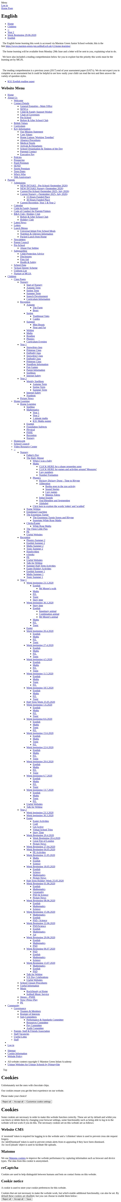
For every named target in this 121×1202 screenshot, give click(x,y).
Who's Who (20, 174)
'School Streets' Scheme (25, 268)
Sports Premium (22, 168)
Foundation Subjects (36, 426)
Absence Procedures (30, 140)
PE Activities (39, 852)
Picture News (27, 398)
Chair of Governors (30, 114)
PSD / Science (40, 920)
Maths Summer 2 (34, 546)
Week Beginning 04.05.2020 (40, 849)
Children (12, 26)
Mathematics (32, 409)
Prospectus (19, 160)
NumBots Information (37, 364)
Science (36, 863)
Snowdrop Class (34, 355)
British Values (21, 123)
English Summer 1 (35, 571)
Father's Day (32, 455)
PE (27, 531)
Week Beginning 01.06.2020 (40, 883)
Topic (35, 597)
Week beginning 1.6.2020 (39, 704)
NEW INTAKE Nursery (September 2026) (41, 188)
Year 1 (23, 344)
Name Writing (33, 509)
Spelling (30, 407)
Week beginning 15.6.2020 (39, 733)
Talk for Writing (34, 563)
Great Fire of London (43, 841)
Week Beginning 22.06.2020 (40, 923)
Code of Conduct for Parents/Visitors (32, 211)
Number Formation (48, 475)
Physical (30, 429)
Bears (35, 310)
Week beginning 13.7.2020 (39, 790)
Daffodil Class (33, 353)
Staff (16, 1039)
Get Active (38, 826)
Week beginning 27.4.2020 (39, 645)
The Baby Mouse (35, 458)
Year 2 (11, 32)
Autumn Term (33, 287)
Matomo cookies (17, 1158)
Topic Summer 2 (34, 548)
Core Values (26, 134)
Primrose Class (33, 350)
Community (13, 1005)
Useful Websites (34, 534)
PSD (35, 946)
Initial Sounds (46, 497)
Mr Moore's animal (48, 617)
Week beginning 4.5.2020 (39, 659)
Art (34, 934)
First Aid (24, 259)
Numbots (31, 395)
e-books (30, 554)
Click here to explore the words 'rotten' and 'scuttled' (59, 506)
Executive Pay (27, 154)
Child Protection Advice (32, 253)
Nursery (24, 282)
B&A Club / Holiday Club (27, 214)
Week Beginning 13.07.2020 (40, 963)
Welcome (18, 100)
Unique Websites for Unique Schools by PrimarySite (34, 1064)
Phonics (30, 338)
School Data (20, 265)
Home (11, 23)
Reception (25, 302)
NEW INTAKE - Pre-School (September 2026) (44, 185)
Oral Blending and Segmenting (54, 500)
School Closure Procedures (33, 982)
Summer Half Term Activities (41, 565)
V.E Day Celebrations (37, 977)
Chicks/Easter (33, 523)
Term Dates (19, 171)
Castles (36, 319)
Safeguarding (20, 251)
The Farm (38, 307)
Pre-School (25, 117)
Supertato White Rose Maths (47, 520)
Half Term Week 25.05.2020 (40, 702)
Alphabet (43, 503)
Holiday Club (27, 219)
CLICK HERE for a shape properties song (60, 466)
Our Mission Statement (31, 131)
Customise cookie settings (38, 1101)
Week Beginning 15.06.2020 (40, 912)
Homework (19, 441)
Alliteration (44, 483)
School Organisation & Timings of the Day (41, 148)
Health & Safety (28, 262)
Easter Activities (41, 821)
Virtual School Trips (43, 829)
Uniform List (20, 270)
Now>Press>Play (29, 1000)
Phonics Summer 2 (35, 540)
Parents (11, 180)
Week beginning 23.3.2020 (39, 582)
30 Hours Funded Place (38, 199)
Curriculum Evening (36, 341)
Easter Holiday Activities (38, 568)
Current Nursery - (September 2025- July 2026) (43, 194)
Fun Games (32, 367)
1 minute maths (40, 418)
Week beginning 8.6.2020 (39, 719)
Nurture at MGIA (22, 273)
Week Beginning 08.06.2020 (40, 900)
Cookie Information (17, 1053)
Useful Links (20, 1036)
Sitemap (12, 1050)
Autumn (30, 304)
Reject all (7, 1101)
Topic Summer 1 (34, 577)
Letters (17, 225)
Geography (38, 892)
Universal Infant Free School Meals (37, 231)
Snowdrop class (34, 347)
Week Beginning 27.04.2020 (40, 846)
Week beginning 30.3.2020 (39, 602)
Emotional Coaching (36, 512)
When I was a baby (42, 460)
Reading (30, 336)
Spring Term (32, 290)
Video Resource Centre (25, 446)
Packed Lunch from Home (33, 236)
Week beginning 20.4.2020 (39, 631)
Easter (29, 628)
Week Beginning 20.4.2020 (40, 835)
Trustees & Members (30, 1011)
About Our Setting (29, 248)
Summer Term (33, 293)
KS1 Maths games (42, 421)
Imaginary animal (47, 611)
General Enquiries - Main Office (36, 106)
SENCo (24, 109)
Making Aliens (52, 495)
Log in (4, 5)
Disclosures (26, 256)
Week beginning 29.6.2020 (39, 761)
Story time (38, 599)
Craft (35, 824)
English (11, 38)
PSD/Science (39, 926)
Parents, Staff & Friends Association (32, 1031)
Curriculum (19, 126)
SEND (17, 165)
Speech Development (37, 296)
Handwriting (32, 551)
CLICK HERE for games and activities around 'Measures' (68, 469)
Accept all (18, 1101)
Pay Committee (34, 1025)
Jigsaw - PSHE (27, 997)
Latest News (20, 222)
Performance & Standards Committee (44, 1019)
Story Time (38, 832)
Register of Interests (30, 1014)
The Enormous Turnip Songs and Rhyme (53, 517)
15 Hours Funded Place (38, 197)
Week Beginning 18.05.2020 (40, 866)
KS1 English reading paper (21, 81)
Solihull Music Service (37, 994)
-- (8, 29)
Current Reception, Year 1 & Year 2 (37, 202)
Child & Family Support (26, 208)
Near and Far (39, 327)
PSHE (29, 432)
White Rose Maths (42, 526)
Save (28, 1199)
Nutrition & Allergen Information (36, 233)
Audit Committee (35, 1028)
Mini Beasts (39, 324)
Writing (30, 330)
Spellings (31, 373)
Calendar (18, 205)
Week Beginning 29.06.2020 (22, 35)
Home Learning (22, 401)
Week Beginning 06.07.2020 (40, 948)
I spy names (51, 492)
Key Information (22, 129)
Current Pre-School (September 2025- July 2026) (44, 191)
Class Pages (20, 279)
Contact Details (21, 103)
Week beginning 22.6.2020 (39, 747)
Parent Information (35, 370)
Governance (20, 1008)
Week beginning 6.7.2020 (39, 775)
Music (23, 988)
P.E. (35, 594)
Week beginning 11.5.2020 (39, 673)
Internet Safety (33, 375)
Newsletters (20, 239)
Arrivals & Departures (31, 146)
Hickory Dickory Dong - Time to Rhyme (59, 480)
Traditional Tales (41, 316)
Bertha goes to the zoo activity (60, 486)
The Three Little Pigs (37, 529)
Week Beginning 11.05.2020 (40, 855)
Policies (18, 157)
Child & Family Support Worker (36, 111)
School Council (21, 443)
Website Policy (15, 1056)
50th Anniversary (22, 177)
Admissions (20, 182)
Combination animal (49, 614)
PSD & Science (40, 895)
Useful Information (29, 985)
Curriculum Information (38, 299)
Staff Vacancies (21, 1034)
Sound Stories (52, 489)
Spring (29, 313)
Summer (30, 321)
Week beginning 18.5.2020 (39, 687)
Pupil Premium (21, 163)
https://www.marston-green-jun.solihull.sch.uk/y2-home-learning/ (38, 46)
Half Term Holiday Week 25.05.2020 (45, 880)
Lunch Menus (21, 228)
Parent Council (21, 242)
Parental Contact (28, 151)
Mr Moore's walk (47, 588)
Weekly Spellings (35, 381)
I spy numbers (46, 472)
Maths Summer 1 (34, 574)
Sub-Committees (28, 1017)
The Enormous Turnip (37, 514)
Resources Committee (37, 1022)
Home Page (7, 8)
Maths (29, 333)
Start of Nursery (34, 285)
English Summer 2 (35, 543)
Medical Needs (27, 143)
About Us (12, 97)
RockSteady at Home (37, 991)
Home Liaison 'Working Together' (37, 137)
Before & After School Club (34, 120)
